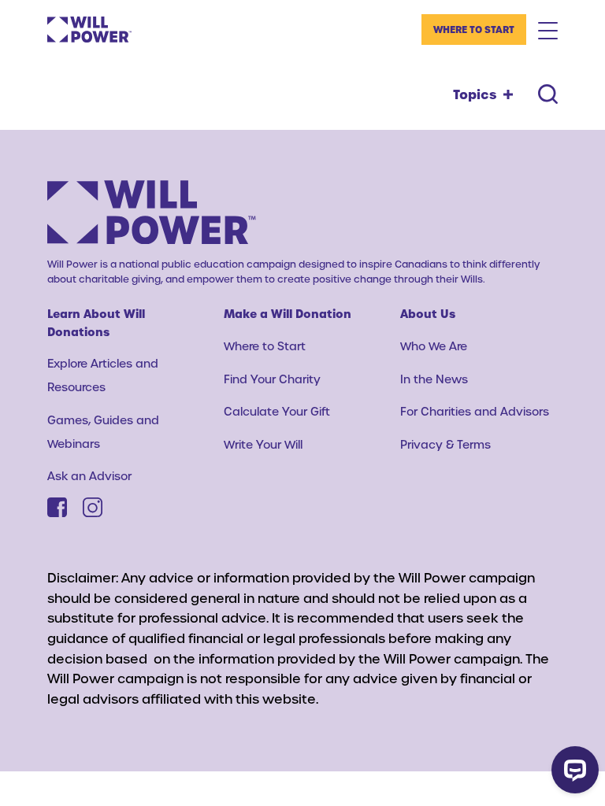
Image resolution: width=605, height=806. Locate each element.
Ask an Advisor (89, 475)
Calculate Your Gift (277, 411)
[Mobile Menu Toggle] (548, 30)
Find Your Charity (272, 379)
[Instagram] (92, 507)
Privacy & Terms (445, 444)
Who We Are (433, 346)
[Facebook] (57, 507)
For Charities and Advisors (474, 411)
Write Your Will (263, 444)
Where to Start (473, 29)
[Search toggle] (548, 94)
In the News (434, 379)
